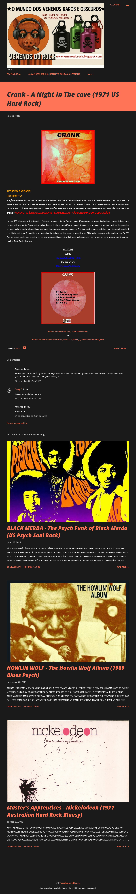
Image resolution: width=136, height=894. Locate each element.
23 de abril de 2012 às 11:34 (28, 398)
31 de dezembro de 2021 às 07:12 (31, 416)
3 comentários (31, 706)
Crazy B (18, 389)
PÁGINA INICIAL (14, 74)
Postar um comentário (17, 423)
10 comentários (32, 567)
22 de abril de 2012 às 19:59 (28, 381)
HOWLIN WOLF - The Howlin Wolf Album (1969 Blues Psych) (65, 671)
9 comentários (31, 846)
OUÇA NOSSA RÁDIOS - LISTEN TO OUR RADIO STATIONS (54, 74)
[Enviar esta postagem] (24, 348)
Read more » (123, 567)
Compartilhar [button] (119, 348)
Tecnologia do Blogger (69, 883)
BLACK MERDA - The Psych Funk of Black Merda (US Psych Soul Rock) (67, 531)
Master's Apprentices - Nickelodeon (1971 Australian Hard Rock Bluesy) (60, 811)
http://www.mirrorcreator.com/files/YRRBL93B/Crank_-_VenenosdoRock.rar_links (68, 339)
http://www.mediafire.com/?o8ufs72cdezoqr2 (68, 332)
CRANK (17, 348)
